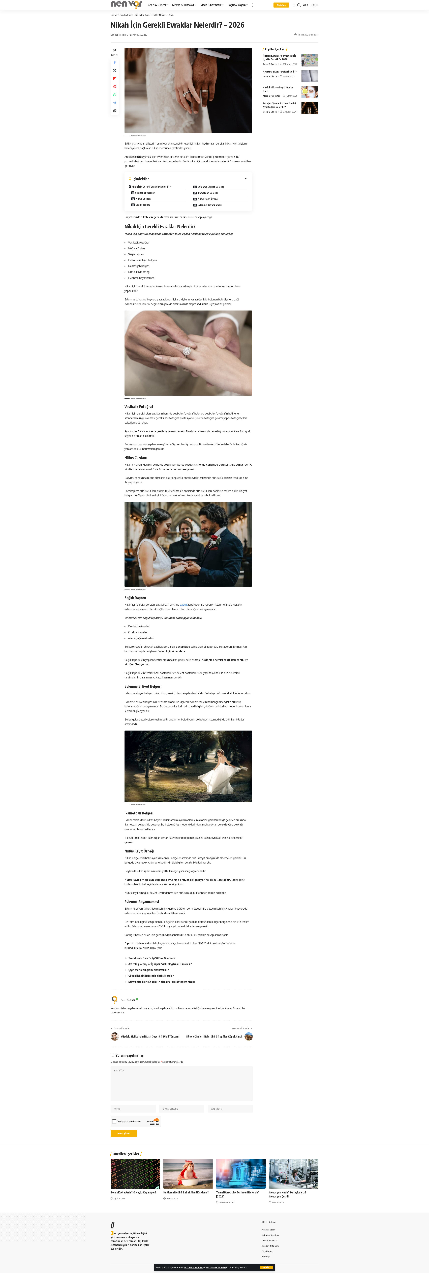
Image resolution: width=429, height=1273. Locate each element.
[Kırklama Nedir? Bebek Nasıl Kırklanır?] (188, 1174)
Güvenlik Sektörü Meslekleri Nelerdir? (151, 975)
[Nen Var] (126, 5)
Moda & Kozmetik (271, 95)
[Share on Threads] (115, 111)
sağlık (184, 604)
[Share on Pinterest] (115, 86)
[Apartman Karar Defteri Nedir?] (309, 76)
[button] (266, 1267)
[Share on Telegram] (115, 102)
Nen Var (131, 999)
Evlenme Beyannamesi (210, 204)
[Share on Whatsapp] (115, 94)
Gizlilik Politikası (193, 1267)
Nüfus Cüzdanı (143, 198)
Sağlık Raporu (143, 204)
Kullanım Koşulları (216, 1267)
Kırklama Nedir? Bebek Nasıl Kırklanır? (186, 1192)
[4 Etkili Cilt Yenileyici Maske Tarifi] (309, 92)
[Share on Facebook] (115, 62)
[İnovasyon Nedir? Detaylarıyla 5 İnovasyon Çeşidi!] (293, 1174)
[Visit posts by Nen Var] (115, 1000)
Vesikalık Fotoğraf (145, 192)
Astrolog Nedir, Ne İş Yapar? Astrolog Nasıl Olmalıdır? (160, 964)
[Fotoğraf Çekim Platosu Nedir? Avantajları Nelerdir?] (309, 108)
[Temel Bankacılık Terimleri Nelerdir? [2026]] (241, 1174)
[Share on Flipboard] (115, 78)
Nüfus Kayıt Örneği (208, 198)
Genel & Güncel (270, 64)
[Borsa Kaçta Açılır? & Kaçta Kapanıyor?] (135, 1174)
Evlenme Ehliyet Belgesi (211, 186)
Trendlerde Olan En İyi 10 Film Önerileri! (151, 958)
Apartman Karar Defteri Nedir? (280, 71)
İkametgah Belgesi (208, 192)
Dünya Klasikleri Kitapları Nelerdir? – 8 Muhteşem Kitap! (161, 981)
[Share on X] (115, 70)
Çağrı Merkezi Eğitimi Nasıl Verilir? (148, 970)
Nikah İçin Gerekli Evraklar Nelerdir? (151, 186)
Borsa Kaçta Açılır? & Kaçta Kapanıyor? (133, 1192)
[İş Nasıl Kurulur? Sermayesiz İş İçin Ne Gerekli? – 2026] (309, 60)
